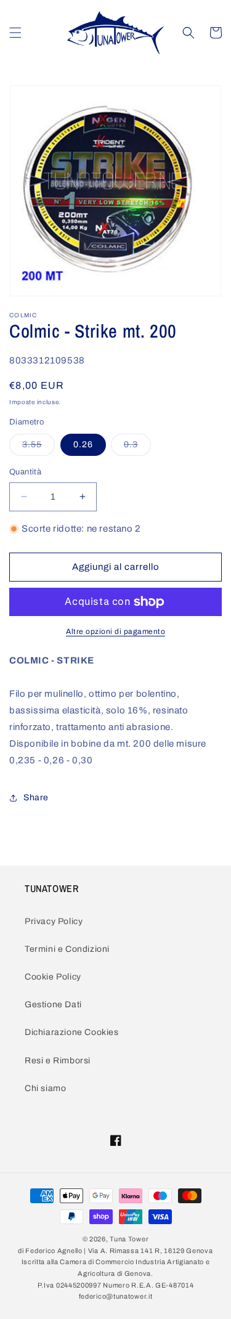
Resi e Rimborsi (58, 1060)
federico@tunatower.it (116, 1296)
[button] (15, 32)
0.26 (83, 444)
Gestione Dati (53, 1004)
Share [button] (36, 797)
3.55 (38, 447)
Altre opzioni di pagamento (115, 631)
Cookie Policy (53, 976)
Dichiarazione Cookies (72, 1032)
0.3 (137, 447)
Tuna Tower (129, 1239)
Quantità (25, 472)
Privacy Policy (54, 921)
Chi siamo (45, 1088)
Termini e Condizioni (67, 949)
